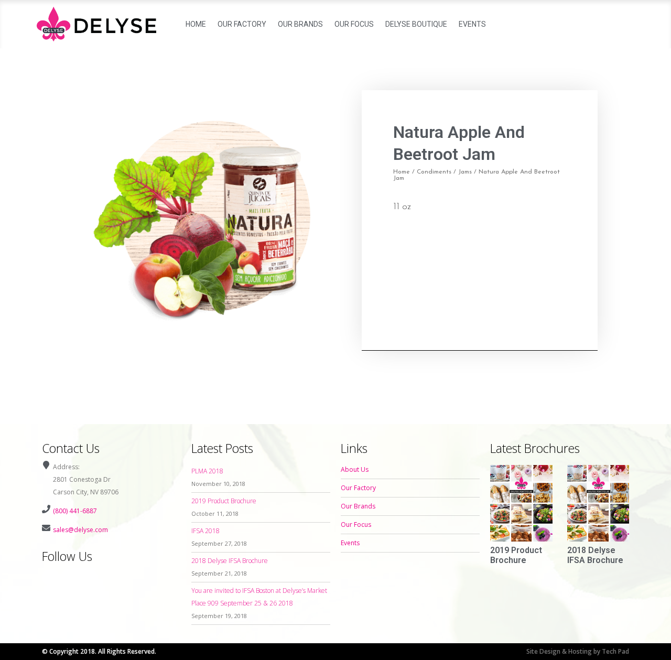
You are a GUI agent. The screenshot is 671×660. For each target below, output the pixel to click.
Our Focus (354, 24)
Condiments (434, 172)
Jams (465, 172)
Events (472, 24)
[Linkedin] (89, 577)
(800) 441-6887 (75, 510)
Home (196, 24)
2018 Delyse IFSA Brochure (229, 560)
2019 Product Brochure (223, 500)
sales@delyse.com (80, 529)
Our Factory (242, 24)
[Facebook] (50, 577)
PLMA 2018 (207, 471)
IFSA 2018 (205, 530)
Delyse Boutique (416, 24)
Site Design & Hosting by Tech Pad (577, 651)
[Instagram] (69, 577)
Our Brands (300, 24)
